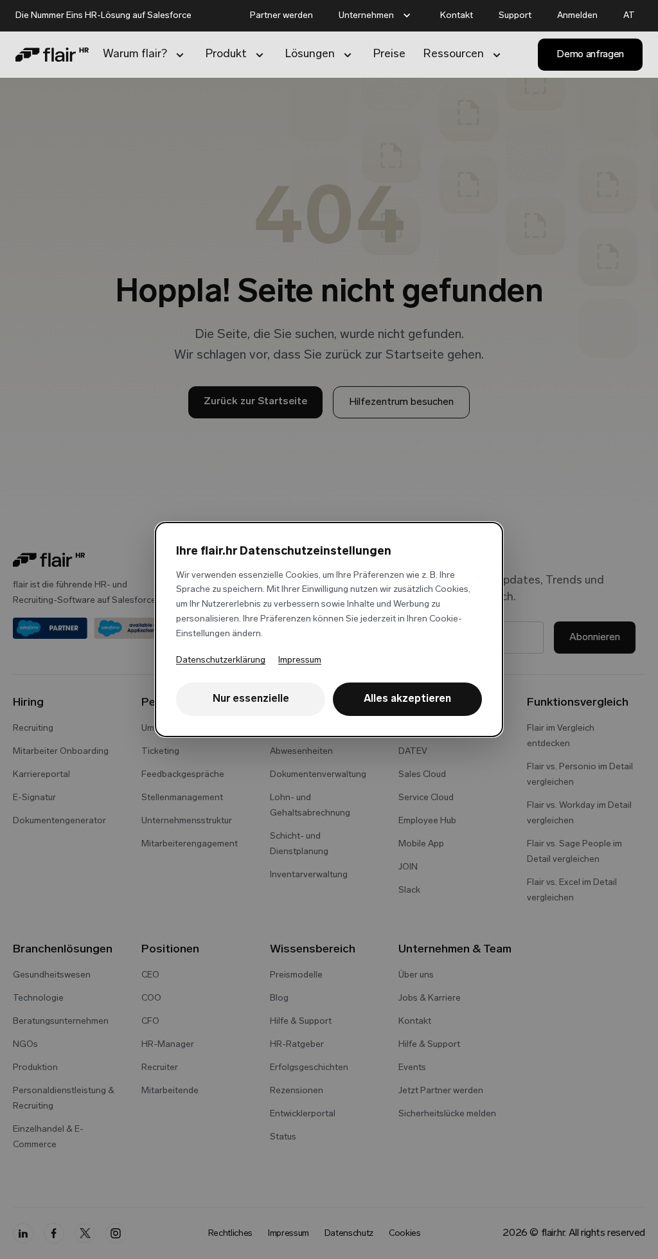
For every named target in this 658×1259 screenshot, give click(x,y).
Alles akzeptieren (407, 699)
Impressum (299, 660)
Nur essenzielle (251, 699)
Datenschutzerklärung (220, 660)
